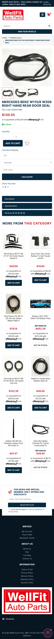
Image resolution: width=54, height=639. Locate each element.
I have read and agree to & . (26, 511)
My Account (27, 531)
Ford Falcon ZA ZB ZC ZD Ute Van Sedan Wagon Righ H (13, 318)
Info (42, 119)
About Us (27, 549)
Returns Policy (27, 576)
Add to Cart (13, 143)
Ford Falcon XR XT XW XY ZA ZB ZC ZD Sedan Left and (13, 380)
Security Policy (27, 582)
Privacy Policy (13, 512)
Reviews (8, 213)
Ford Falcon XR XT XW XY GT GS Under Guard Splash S (13, 256)
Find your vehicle (27, 31)
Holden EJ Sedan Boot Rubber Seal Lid (40, 379)
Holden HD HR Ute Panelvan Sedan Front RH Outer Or (13, 443)
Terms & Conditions (35, 509)
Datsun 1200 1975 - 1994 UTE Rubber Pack (40, 317)
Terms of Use (27, 569)
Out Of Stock (40, 345)
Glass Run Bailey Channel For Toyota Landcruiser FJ (40, 443)
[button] (27, 143)
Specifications (11, 206)
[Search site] (49, 26)
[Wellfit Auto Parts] (13, 14)
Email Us (10, 619)
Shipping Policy (27, 579)
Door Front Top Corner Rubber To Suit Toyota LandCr (40, 256)
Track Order (27, 534)
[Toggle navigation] (42, 14)
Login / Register (47, 3)
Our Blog (27, 555)
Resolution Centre (27, 538)
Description (10, 199)
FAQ (27, 552)
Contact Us (27, 558)
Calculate (27, 177)
